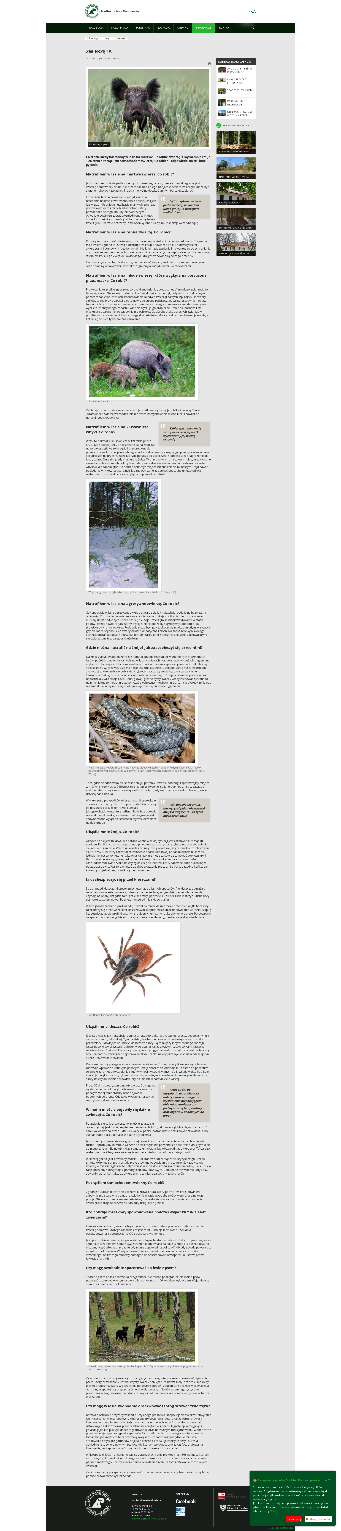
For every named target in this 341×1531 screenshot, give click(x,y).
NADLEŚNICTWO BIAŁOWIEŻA (234, 176)
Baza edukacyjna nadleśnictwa (229, 204)
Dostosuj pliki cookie (318, 1519)
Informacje (92, 38)
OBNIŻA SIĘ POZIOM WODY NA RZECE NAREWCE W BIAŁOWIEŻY (239, 117)
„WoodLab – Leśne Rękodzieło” (239, 70)
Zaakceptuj (294, 1519)
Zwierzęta (120, 38)
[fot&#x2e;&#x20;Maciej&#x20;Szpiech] (148, 107)
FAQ (107, 38)
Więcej (274, 1511)
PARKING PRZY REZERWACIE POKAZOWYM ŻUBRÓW (236, 106)
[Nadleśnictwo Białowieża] (92, 11)
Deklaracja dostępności (281, 1528)
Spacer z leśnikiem (239, 90)
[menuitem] (96, 28)
